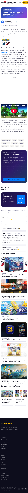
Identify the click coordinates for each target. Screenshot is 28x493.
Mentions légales (5, 477)
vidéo (22, 146)
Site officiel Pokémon (6, 479)
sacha (21, 143)
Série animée (5, 146)
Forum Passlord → (22, 188)
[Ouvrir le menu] (2, 2)
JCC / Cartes (4, 444)
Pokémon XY (15, 143)
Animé (2, 446)
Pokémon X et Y (5, 143)
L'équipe (3, 473)
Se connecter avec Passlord (21, 199)
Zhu (3, 218)
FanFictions (4, 459)
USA (17, 146)
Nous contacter (5, 475)
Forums (3, 457)
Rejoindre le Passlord (14, 180)
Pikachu (14, 140)
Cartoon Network (6, 140)
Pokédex (3, 442)
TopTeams (3, 462)
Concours (3, 464)
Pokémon (21, 140)
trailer (12, 146)
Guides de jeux (4, 439)
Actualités (3, 448)
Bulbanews (4, 52)
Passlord (3, 455)
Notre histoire (4, 471)
